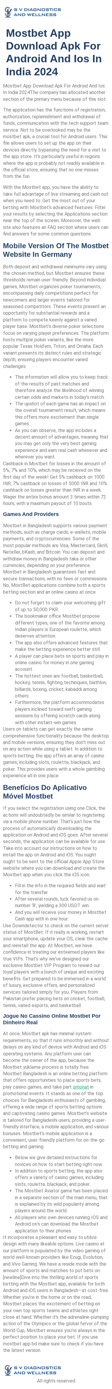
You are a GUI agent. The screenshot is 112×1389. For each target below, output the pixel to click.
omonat (81, 1087)
